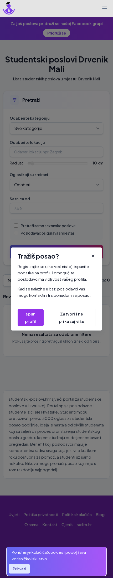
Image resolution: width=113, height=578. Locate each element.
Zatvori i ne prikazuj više (72, 317)
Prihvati (19, 568)
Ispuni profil (30, 317)
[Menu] (104, 8)
